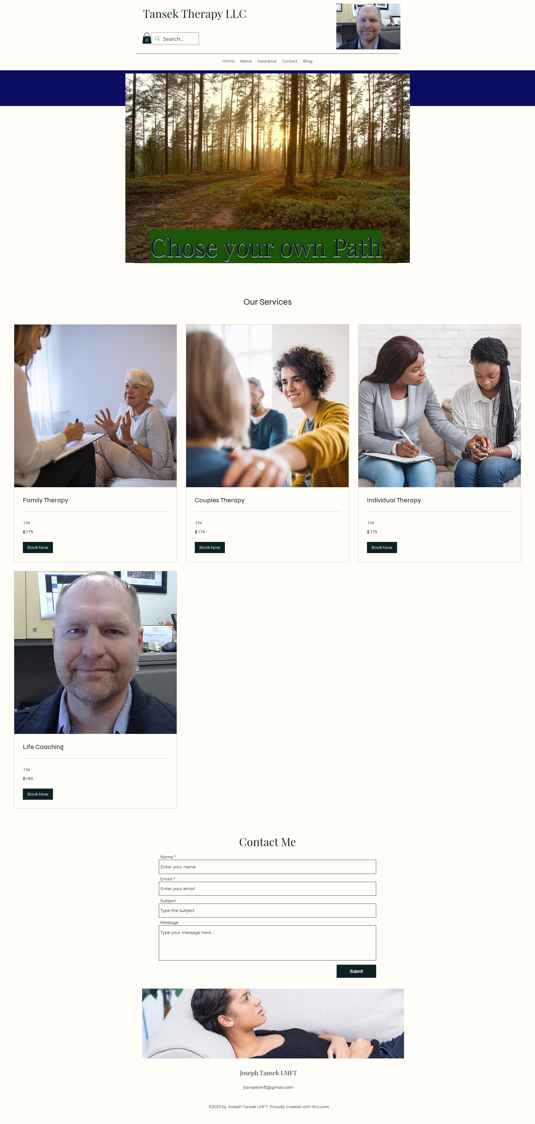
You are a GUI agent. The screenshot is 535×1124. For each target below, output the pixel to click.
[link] (95, 500)
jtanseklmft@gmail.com (268, 1087)
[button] (147, 38)
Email (166, 879)
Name (166, 857)
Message (169, 922)
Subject (168, 901)
